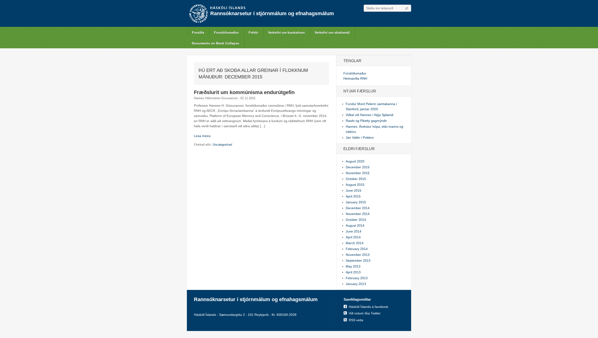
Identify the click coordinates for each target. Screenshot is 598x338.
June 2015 (353, 190)
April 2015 (353, 196)
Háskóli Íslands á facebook (368, 307)
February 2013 (357, 278)
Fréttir (253, 32)
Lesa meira (202, 136)
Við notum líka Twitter (365, 313)
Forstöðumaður (226, 32)
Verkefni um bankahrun (286, 32)
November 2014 (358, 214)
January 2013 (356, 284)
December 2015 (358, 167)
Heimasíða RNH (355, 78)
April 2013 (353, 272)
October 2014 (356, 220)
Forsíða (198, 32)
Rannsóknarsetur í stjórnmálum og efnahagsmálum (272, 13)
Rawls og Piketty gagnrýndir (366, 121)
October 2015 (356, 179)
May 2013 (353, 266)
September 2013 (358, 260)
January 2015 (356, 202)
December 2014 (358, 208)
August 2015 (355, 185)
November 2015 (358, 173)
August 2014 (355, 225)
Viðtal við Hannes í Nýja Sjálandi (369, 115)
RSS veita (356, 320)
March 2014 (354, 243)
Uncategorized (222, 144)
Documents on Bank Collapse (215, 43)
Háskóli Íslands (227, 8)
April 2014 (353, 237)
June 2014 (353, 231)
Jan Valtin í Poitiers (360, 137)
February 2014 (357, 249)
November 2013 (358, 255)
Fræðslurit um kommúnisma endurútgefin (244, 92)
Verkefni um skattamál (332, 32)
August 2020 (355, 161)
